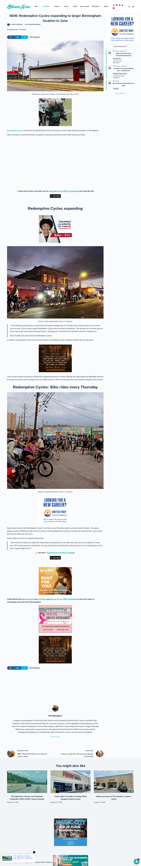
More (106, 6)
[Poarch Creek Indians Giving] (70, 860)
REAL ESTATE (84, 6)
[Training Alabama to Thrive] (55, 229)
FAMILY (75, 6)
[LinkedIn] (119, 5)
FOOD (66, 6)
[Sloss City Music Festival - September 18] (55, 358)
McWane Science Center (120, 73)
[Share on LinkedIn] (17, 37)
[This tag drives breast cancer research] (55, 619)
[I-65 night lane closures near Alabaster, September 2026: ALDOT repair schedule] (27, 781)
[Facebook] (113, 5)
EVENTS (57, 6)
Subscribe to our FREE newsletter (61, 553)
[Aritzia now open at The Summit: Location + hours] (114, 781)
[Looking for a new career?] (55, 510)
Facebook (42, 599)
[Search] (129, 7)
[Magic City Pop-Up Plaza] (70, 832)
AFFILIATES (95, 6)
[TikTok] (122, 5)
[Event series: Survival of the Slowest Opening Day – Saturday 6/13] (126, 66)
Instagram (29, 599)
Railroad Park (117, 58)
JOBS (36, 6)
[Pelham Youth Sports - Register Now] (55, 112)
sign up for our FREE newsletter (63, 599)
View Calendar (120, 93)
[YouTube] (113, 8)
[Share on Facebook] (10, 37)
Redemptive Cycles (14, 130)
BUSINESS (46, 6)
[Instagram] (116, 5)
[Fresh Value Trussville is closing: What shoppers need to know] (70, 781)
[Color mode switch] (133, 7)
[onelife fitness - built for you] (55, 581)
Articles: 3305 (55, 736)
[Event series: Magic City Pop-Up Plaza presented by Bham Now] (126, 51)
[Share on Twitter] (24, 37)
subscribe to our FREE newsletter (63, 191)
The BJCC (116, 88)
